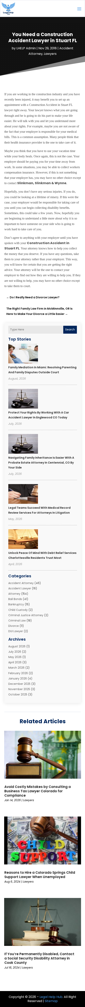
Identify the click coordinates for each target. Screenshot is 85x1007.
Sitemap (51, 1001)
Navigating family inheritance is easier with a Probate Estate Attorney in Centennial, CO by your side (41, 462)
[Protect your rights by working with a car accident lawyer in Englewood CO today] (23, 399)
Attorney (14, 594)
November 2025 (19, 689)
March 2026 (16, 668)
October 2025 (17, 694)
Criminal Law (17, 620)
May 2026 (15, 657)
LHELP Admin (26, 48)
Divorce (13, 626)
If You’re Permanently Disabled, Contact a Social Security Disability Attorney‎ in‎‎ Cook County (39, 958)
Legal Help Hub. (51, 997)
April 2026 (15, 662)
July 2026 (14, 652)
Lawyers (50, 53)
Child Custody (18, 610)
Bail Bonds (15, 599)
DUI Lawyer (15, 631)
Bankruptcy (16, 604)
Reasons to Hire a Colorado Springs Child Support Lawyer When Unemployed (39, 874)
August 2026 (17, 646)
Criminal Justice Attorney (25, 615)
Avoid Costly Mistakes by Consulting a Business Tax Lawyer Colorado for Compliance (37, 791)
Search (70, 329)
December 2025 (19, 684)
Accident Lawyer (19, 588)
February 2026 (18, 673)
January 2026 (17, 678)
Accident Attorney (21, 583)
